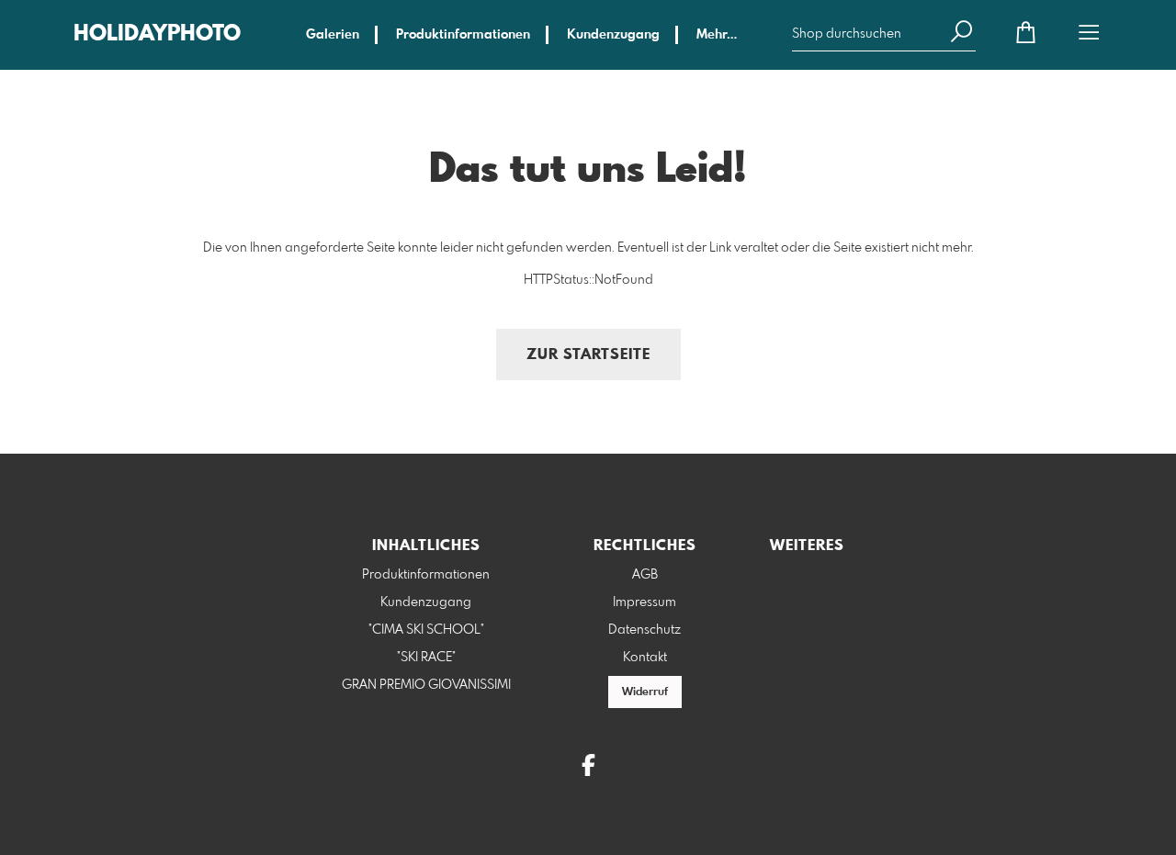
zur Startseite (588, 355)
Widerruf (645, 692)
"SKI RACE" (426, 657)
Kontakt (645, 657)
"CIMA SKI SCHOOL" (426, 630)
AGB (645, 574)
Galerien (332, 34)
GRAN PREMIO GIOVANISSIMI (426, 685)
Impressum (644, 602)
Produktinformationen (463, 34)
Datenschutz (644, 630)
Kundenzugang (613, 34)
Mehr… (716, 34)
